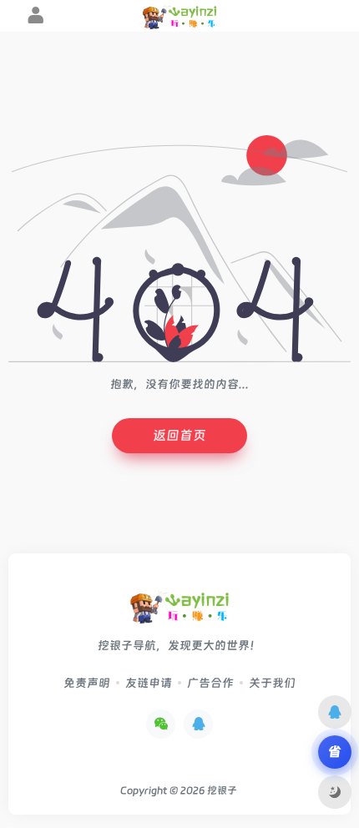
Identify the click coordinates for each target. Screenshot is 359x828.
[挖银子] (179, 612)
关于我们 (272, 682)
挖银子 (222, 790)
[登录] (35, 17)
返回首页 (179, 435)
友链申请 (148, 682)
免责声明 (86, 682)
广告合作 (210, 682)
